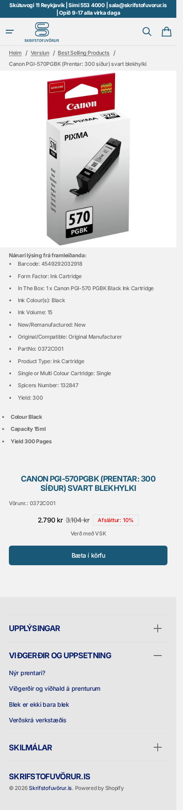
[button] (10, 31)
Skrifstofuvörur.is (50, 788)
